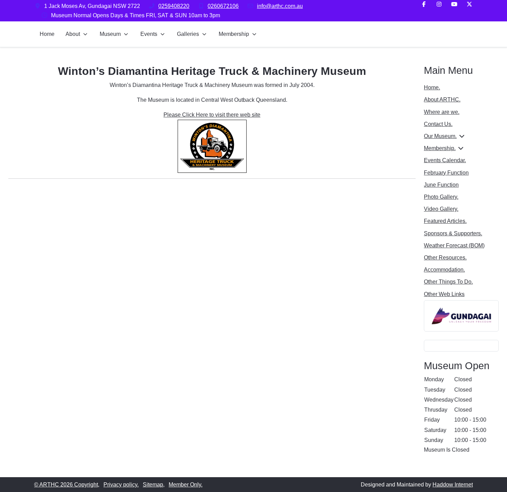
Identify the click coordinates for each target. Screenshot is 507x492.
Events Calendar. (445, 160)
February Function (446, 173)
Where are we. (441, 112)
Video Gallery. (441, 209)
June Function (441, 185)
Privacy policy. (121, 485)
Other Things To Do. (448, 282)
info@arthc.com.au (280, 6)
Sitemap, (154, 485)
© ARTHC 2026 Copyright (66, 485)
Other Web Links (444, 294)
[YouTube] (454, 4)
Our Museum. (440, 136)
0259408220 (173, 6)
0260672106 (223, 6)
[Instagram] (439, 4)
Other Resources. (445, 257)
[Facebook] (423, 4)
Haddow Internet (453, 485)
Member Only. (185, 485)
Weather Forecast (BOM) (454, 245)
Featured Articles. (445, 221)
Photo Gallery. (441, 197)
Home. (432, 87)
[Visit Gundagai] (461, 315)
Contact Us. (438, 124)
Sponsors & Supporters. (453, 233)
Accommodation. (444, 270)
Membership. (440, 148)
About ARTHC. (442, 99)
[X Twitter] (469, 4)
